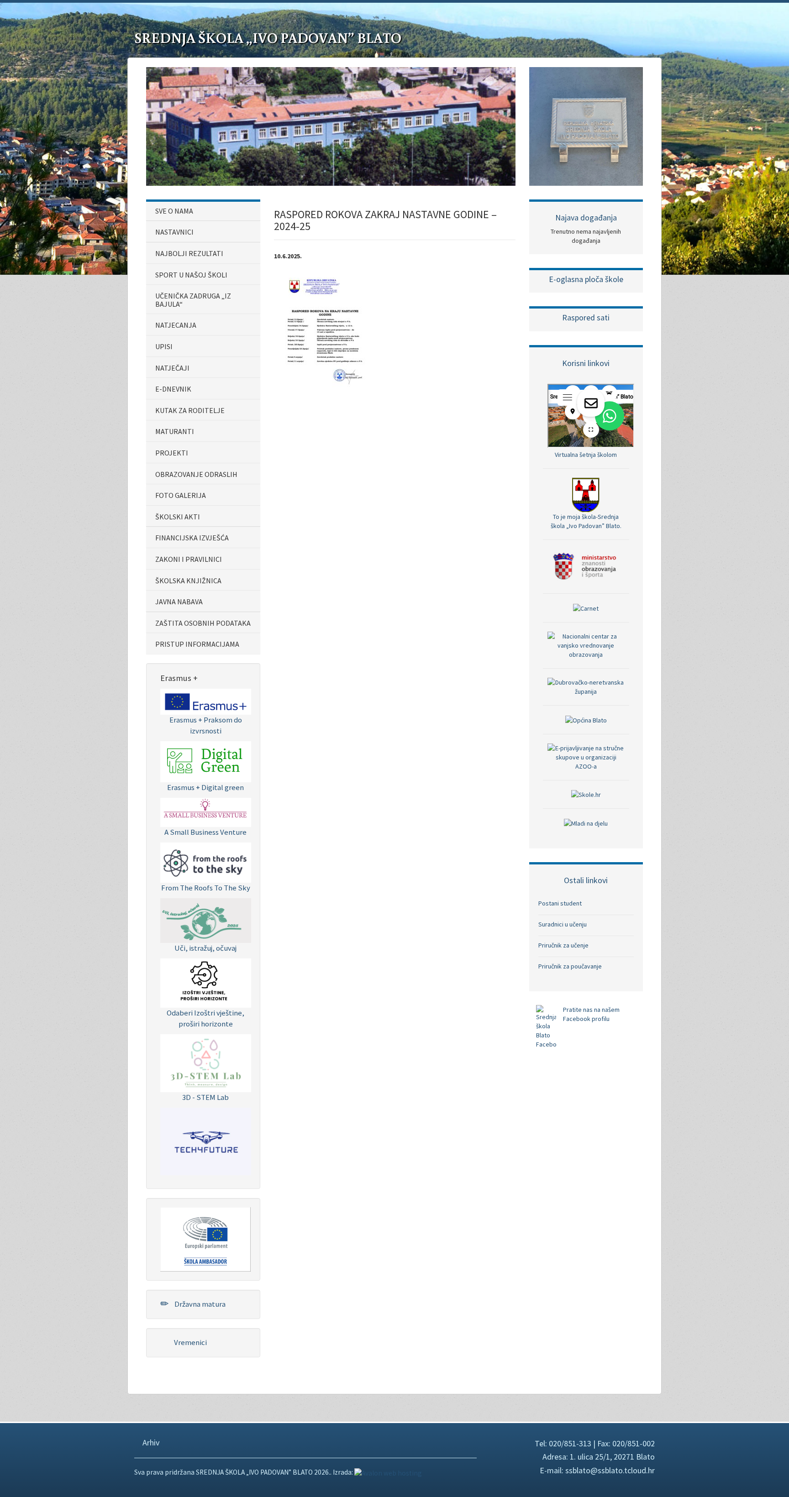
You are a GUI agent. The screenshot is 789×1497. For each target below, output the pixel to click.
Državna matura (199, 1304)
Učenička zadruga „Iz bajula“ (193, 300)
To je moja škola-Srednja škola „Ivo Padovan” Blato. (586, 521)
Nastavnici (174, 231)
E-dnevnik (173, 388)
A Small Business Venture (205, 832)
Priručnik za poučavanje (570, 966)
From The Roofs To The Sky (205, 888)
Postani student (560, 903)
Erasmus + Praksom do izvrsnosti (205, 725)
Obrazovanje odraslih (196, 474)
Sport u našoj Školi (191, 274)
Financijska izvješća (192, 537)
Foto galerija (180, 495)
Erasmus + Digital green (205, 787)
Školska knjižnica (188, 580)
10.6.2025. (288, 256)
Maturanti (174, 431)
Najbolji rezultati (189, 253)
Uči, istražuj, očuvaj (205, 948)
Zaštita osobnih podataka (203, 623)
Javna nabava (179, 601)
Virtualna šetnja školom (586, 454)
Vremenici (190, 1342)
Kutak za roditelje (190, 410)
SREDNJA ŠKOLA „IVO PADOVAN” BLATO (267, 37)
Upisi (164, 346)
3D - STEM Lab (205, 1097)
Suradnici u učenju (562, 924)
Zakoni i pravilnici (188, 559)
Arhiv (150, 1442)
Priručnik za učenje (563, 945)
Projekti (171, 452)
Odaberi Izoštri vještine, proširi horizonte (205, 1018)
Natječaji (172, 367)
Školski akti (177, 516)
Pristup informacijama (197, 644)
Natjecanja (175, 325)
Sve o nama (174, 210)
